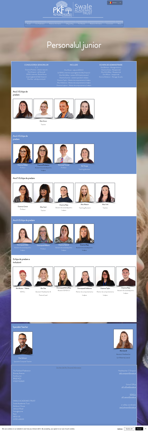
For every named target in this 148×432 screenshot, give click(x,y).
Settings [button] (120, 429)
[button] (40, 24)
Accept (139, 429)
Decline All (129, 429)
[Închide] (145, 428)
